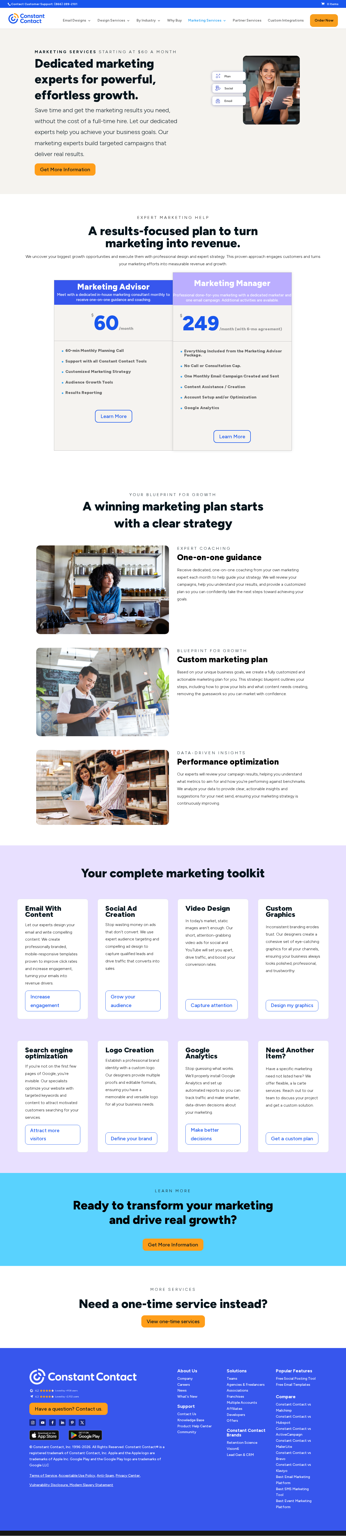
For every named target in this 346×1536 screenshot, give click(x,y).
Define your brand (131, 1138)
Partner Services (247, 21)
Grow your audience (123, 1001)
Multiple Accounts (242, 1402)
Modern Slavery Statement (91, 1485)
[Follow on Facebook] (52, 1422)
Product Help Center (194, 1426)
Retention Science (242, 1442)
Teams (232, 1378)
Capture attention (211, 1005)
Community (186, 1432)
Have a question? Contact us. (68, 1409)
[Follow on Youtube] (42, 1422)
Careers (183, 1384)
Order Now (324, 20)
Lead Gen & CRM (240, 1455)
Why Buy (174, 21)
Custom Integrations (286, 21)
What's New (187, 1396)
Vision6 (233, 1449)
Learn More (114, 416)
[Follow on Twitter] (82, 1422)
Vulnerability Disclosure (48, 1485)
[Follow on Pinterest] (72, 1422)
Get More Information (65, 169)
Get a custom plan (292, 1138)
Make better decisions (205, 1134)
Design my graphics (292, 1005)
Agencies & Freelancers (246, 1384)
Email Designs (74, 21)
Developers (236, 1415)
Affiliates (234, 1409)
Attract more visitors (45, 1135)
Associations (237, 1390)
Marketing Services (204, 21)
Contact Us (186, 1414)
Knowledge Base (190, 1420)
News (182, 1390)
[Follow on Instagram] (32, 1422)
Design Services (111, 21)
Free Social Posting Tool (296, 1378)
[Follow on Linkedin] (62, 1422)
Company (185, 1378)
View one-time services (173, 1321)
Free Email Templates (293, 1384)
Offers (232, 1420)
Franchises (235, 1396)
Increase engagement (44, 1001)
